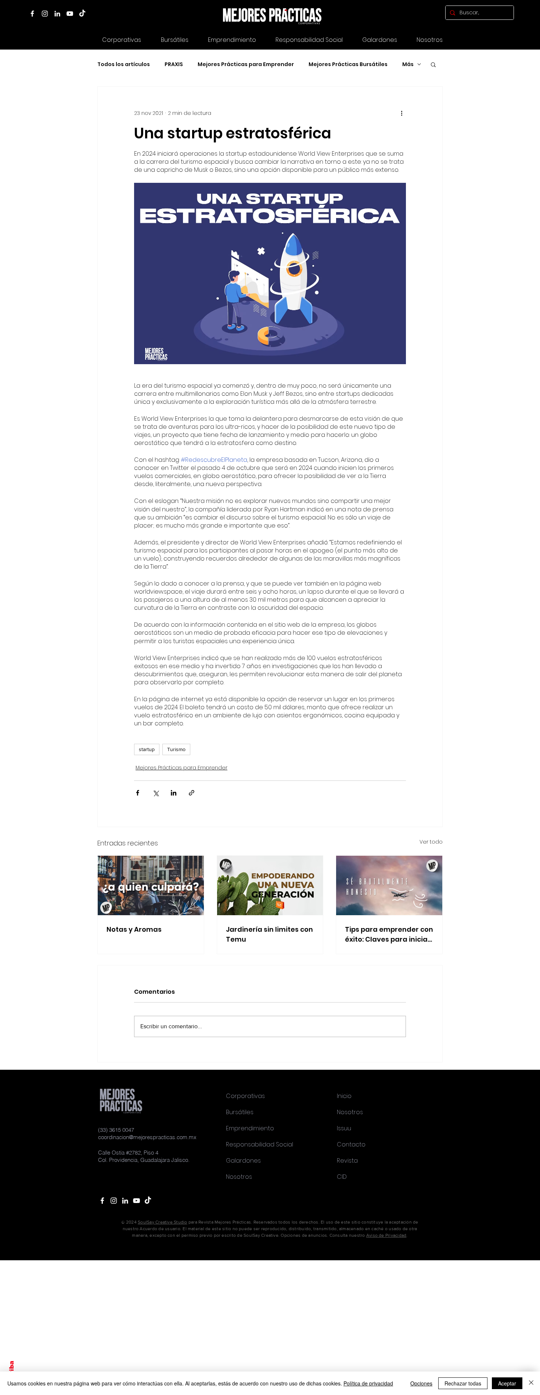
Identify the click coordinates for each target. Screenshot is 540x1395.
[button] (379, 40)
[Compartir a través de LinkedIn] (173, 792)
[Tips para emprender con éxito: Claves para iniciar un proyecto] (389, 885)
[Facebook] (32, 14)
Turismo (176, 749)
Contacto (351, 1144)
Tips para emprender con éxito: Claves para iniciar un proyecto (389, 934)
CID (342, 1177)
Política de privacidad (368, 1383)
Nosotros (239, 1177)
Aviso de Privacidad (386, 1235)
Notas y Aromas (134, 929)
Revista (347, 1160)
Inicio (344, 1096)
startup (147, 749)
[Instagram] (45, 14)
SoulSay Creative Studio (162, 1222)
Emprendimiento (250, 1128)
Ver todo (431, 841)
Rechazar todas (462, 1383)
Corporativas (245, 1096)
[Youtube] (136, 1200)
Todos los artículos (123, 64)
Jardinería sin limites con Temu (269, 934)
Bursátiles (239, 1112)
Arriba (11, 1371)
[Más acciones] (401, 113)
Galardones (243, 1160)
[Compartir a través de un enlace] (191, 792)
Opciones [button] (421, 1383)
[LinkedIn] (57, 14)
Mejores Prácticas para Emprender (246, 64)
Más (408, 64)
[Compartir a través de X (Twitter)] (155, 792)
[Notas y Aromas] (151, 885)
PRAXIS (174, 64)
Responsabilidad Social (259, 1144)
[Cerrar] (531, 1383)
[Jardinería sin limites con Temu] (270, 885)
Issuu (344, 1128)
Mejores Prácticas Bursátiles (348, 64)
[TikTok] (82, 14)
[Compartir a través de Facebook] (137, 792)
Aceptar (507, 1383)
